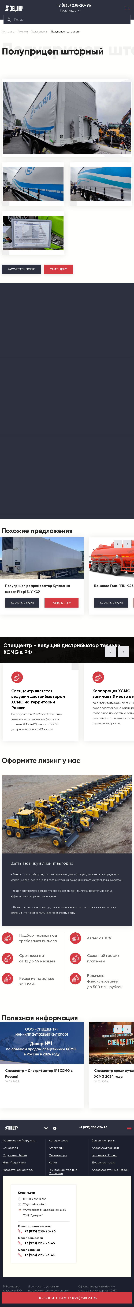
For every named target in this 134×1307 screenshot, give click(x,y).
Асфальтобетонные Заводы (110, 1169)
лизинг (22, 602)
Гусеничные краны (104, 1155)
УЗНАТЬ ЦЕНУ (58, 269)
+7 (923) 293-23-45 (40, 1255)
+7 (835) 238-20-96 (74, 5)
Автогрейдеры (58, 1140)
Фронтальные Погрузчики (19, 1140)
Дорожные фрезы (103, 1162)
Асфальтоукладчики (105, 1147)
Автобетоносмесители (18, 1169)
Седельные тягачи (15, 1155)
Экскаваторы (58, 1155)
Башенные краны (103, 1140)
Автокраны (56, 1147)
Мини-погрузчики (14, 1162)
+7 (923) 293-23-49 (40, 1243)
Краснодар (68, 10)
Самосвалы (10, 1147)
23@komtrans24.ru (35, 1204)
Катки (53, 1162)
